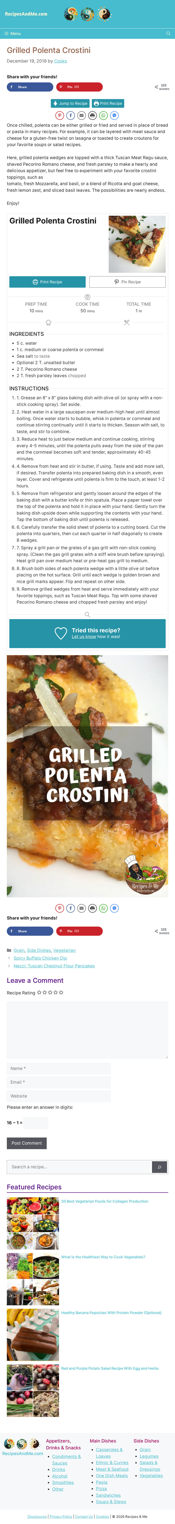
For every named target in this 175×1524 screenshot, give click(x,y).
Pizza (101, 1488)
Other (58, 1489)
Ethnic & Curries (112, 1462)
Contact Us (84, 1516)
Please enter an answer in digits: (40, 1107)
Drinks (58, 1469)
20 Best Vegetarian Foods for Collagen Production (104, 1201)
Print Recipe (110, 103)
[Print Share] (92, 115)
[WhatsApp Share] (103, 115)
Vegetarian (64, 950)
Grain (19, 950)
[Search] (159, 1167)
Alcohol (59, 1476)
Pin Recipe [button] (130, 281)
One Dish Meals (112, 1475)
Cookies (102, 1516)
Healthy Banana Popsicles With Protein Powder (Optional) (111, 1312)
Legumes (149, 1456)
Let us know (84, 636)
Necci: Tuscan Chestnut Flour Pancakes (54, 966)
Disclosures (37, 1516)
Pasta (102, 1482)
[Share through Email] (81, 115)
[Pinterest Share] (59, 115)
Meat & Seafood (112, 1469)
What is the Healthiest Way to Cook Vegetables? (103, 1257)
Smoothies (63, 1482)
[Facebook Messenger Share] (114, 115)
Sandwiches (108, 1495)
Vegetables (151, 1475)
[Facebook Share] (70, 115)
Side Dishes (39, 950)
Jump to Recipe (73, 103)
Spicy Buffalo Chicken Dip (40, 958)
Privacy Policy (61, 1516)
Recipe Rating (21, 993)
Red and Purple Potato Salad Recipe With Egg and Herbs (110, 1368)
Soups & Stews (111, 1501)
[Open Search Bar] (168, 34)
